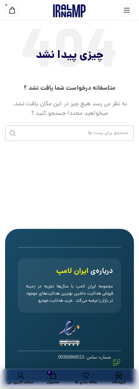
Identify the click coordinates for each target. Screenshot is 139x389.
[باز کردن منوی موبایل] (126, 10)
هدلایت (56, 301)
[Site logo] (69, 10)
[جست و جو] (13, 133)
